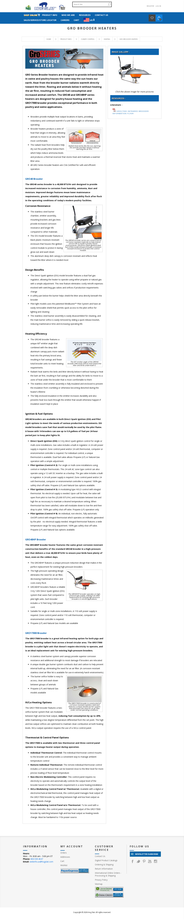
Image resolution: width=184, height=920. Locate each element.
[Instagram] (155, 861)
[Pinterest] (144, 861)
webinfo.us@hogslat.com (41, 861)
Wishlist (63, 865)
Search (109, 4)
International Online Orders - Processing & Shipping (108, 874)
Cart (62, 861)
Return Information (104, 868)
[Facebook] (132, 861)
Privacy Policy (101, 879)
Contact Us (100, 856)
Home (48, 39)
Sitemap (98, 884)
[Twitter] (138, 861)
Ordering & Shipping (104, 864)
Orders (63, 852)
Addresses (65, 857)
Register (150, 6)
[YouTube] (150, 861)
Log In (158, 6)
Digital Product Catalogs (106, 860)
